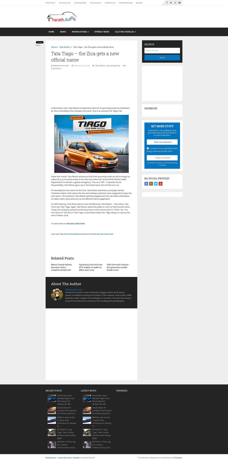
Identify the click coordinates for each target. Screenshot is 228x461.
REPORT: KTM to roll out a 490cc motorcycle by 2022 (66, 445)
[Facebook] (146, 184)
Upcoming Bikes (80, 3)
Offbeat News (101, 32)
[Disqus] (91, 344)
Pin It (38, 45)
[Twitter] (156, 184)
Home (51, 32)
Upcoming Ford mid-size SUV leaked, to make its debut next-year (90, 267)
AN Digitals (177, 458)
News (63, 32)
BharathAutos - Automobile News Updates (63, 458)
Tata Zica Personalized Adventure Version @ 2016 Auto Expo (86, 234)
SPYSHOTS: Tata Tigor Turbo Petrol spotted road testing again (66, 434)
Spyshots (139, 3)
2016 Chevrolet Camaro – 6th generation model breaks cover (118, 267)
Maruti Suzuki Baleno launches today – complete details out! (61, 267)
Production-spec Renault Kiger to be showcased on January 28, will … (65, 399)
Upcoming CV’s (95, 3)
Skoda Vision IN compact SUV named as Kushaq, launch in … (66, 411)
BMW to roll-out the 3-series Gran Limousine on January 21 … (66, 421)
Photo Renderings (125, 3)
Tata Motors (100, 66)
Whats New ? (50, 3)
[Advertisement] (139, 13)
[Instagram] (151, 184)
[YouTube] (160, 184)
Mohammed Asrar (61, 66)
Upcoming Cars (65, 3)
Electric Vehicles (124, 32)
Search (162, 58)
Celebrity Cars (110, 3)
